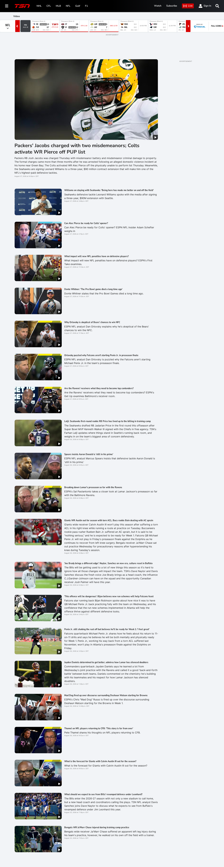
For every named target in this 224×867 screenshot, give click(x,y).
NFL (68, 6)
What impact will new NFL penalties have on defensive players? (96, 256)
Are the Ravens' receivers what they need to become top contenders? (98, 388)
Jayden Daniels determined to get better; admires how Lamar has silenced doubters (106, 662)
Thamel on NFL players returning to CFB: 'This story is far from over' (98, 728)
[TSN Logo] (22, 6)
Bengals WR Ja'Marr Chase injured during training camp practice (96, 827)
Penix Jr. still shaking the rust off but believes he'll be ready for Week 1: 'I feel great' (106, 629)
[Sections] (7, 6)
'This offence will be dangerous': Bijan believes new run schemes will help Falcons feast (108, 596)
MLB (58, 6)
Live (190, 5)
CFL (48, 6)
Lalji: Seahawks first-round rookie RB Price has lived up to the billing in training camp (107, 421)
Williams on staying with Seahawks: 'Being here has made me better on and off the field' (108, 190)
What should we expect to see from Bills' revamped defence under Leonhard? (103, 794)
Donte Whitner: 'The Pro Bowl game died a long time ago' (93, 289)
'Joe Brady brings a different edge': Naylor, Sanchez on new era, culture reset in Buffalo (108, 563)
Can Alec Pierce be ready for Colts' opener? (86, 223)
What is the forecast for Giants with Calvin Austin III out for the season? (100, 761)
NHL (39, 6)
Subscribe (171, 5)
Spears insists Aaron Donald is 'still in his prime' (88, 454)
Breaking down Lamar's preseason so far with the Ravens (93, 487)
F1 (86, 6)
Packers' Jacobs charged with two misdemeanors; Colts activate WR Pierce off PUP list (76, 148)
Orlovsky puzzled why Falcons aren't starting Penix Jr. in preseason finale (101, 355)
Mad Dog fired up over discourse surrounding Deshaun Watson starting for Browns (106, 695)
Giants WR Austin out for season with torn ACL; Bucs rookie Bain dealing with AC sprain (108, 520)
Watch (157, 5)
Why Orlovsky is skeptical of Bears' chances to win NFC (92, 322)
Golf (77, 6)
